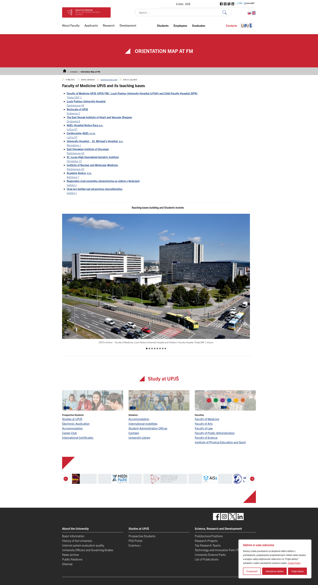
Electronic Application (76, 424)
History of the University (77, 541)
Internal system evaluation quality (83, 545)
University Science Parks (210, 554)
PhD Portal (135, 541)
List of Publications (206, 559)
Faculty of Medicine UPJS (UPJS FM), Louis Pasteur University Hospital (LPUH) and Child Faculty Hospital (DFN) (132, 93)
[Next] (252, 479)
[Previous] (66, 479)
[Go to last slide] (64, 280)
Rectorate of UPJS (77, 109)
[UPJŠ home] (246, 25)
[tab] (147, 348)
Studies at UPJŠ (72, 419)
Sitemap (67, 564)
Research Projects (206, 541)
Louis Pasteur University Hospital (86, 101)
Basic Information (73, 536)
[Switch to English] (254, 13)
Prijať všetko (298, 571)
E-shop (180, 3)
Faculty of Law (203, 428)
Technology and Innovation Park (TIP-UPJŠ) (222, 550)
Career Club (69, 433)
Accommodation (72, 428)
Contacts (74, 71)
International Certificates (77, 437)
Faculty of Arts (204, 424)
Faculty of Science (206, 437)
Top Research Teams (208, 545)
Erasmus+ (135, 545)
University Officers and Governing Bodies (87, 550)
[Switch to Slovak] (249, 13)
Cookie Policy (294, 562)
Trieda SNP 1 (74, 97)
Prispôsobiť (252, 571)
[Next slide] (247, 280)
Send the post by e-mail (109, 79)
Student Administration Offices (148, 428)
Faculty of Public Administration (215, 433)
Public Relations (72, 559)
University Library (139, 437)
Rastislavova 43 (75, 105)
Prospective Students (142, 536)
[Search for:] (227, 12)
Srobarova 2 (73, 113)
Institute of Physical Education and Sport (220, 442)
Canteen (134, 433)
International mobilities (143, 424)
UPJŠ (187, 3)
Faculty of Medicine (207, 419)
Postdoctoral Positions (209, 536)
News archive (70, 554)
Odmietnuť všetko (274, 571)
